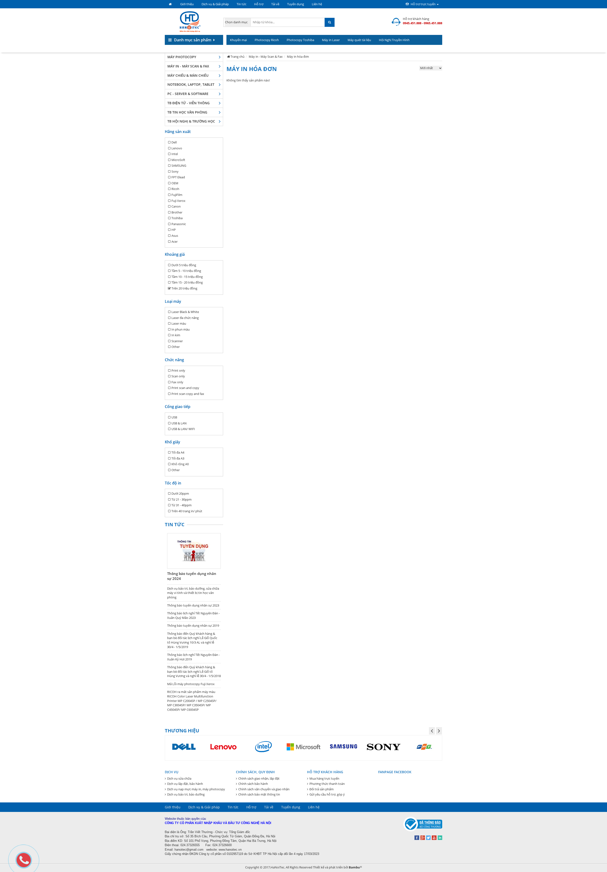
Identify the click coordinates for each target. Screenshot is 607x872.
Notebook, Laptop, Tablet (190, 84)
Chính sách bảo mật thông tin (259, 794)
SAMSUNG (178, 165)
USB (174, 417)
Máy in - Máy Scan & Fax (188, 66)
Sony (175, 171)
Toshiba (177, 218)
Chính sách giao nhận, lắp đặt (259, 778)
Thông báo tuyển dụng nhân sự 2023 (193, 605)
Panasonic (178, 224)
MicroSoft (178, 160)
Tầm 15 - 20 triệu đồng (187, 282)
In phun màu (180, 329)
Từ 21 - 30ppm (181, 499)
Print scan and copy (185, 388)
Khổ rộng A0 (180, 464)
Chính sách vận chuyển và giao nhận (264, 789)
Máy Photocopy (181, 57)
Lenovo (176, 148)
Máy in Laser (331, 40)
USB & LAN (179, 423)
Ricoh (175, 189)
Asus (174, 235)
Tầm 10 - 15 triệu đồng (187, 277)
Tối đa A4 (177, 452)
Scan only (178, 376)
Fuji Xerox (178, 201)
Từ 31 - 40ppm (181, 505)
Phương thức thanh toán (327, 784)
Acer (174, 241)
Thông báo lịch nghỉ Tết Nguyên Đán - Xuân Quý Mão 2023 (193, 615)
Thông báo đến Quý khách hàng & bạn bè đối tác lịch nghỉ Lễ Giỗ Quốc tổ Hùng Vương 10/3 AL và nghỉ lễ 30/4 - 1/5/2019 (192, 640)
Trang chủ (237, 56)
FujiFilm (176, 195)
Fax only (177, 382)
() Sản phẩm (430, 50)
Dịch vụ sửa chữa (179, 778)
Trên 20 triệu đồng (184, 288)
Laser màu (178, 323)
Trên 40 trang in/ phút (186, 511)
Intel (174, 154)
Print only (178, 370)
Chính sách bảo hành (253, 784)
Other (175, 347)
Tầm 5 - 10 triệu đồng (186, 271)
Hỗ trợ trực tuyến (423, 4)
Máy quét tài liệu (359, 40)
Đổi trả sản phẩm (321, 789)
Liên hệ (317, 4)
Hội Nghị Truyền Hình (394, 40)
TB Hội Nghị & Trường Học (191, 121)
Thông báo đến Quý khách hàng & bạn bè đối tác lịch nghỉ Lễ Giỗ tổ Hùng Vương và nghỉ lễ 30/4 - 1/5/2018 (194, 671)
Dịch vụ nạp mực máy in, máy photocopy (196, 789)
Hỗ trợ (258, 4)
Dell (174, 142)
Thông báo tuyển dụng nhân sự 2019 (193, 625)
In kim (175, 335)
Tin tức (241, 4)
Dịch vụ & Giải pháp (215, 4)
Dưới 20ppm (180, 493)
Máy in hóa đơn (298, 56)
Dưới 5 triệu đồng (183, 265)
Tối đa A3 (177, 458)
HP (173, 229)
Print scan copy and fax (187, 394)
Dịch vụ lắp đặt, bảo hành (185, 784)
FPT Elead (178, 177)
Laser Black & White (185, 312)
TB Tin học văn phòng (187, 112)
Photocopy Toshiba (300, 40)
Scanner (177, 341)
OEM (174, 183)
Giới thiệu (187, 4)
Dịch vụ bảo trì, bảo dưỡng (186, 794)
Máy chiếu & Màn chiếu (187, 75)
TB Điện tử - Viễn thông (188, 103)
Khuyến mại (238, 40)
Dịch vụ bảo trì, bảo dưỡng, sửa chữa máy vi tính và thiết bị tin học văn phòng (193, 592)
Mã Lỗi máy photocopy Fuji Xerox (191, 684)
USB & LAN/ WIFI (183, 429)
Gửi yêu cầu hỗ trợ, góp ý (327, 794)
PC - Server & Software (187, 93)
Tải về (275, 4)
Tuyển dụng (295, 4)
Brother (176, 212)
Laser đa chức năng (185, 318)
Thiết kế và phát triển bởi (337, 867)
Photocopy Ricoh (267, 40)
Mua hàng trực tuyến (324, 778)
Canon (176, 206)
